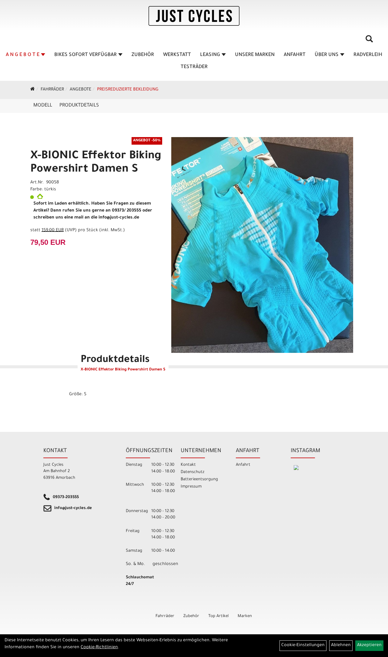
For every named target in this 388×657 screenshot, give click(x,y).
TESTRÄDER (194, 67)
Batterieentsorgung (199, 479)
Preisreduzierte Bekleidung (128, 89)
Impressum (191, 487)
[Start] (32, 89)
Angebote (80, 89)
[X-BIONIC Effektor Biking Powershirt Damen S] (262, 245)
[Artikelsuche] (369, 41)
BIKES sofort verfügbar (85, 55)
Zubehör (143, 55)
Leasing (210, 55)
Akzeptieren (369, 645)
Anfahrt (295, 55)
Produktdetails (79, 105)
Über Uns (327, 55)
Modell (42, 105)
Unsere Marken (255, 55)
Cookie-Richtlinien (99, 647)
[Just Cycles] (194, 16)
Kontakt (188, 465)
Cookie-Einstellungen (303, 645)
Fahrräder (52, 89)
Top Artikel (218, 616)
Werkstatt (177, 55)
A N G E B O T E (22, 55)
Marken (245, 616)
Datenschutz (192, 472)
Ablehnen (341, 645)
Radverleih (367, 55)
